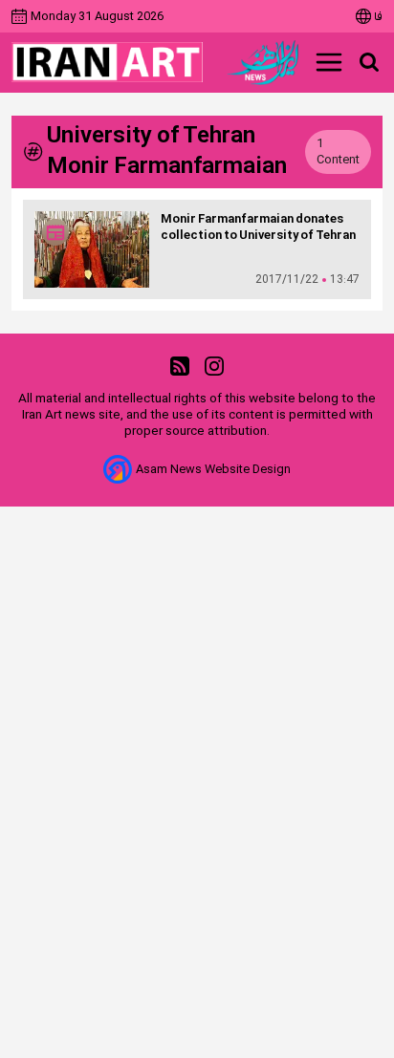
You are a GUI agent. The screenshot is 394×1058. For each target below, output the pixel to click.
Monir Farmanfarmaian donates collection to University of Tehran (258, 227)
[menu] (329, 62)
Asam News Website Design (213, 470)
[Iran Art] (107, 62)
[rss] (179, 366)
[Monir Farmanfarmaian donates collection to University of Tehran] (91, 249)
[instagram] (214, 366)
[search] (369, 62)
